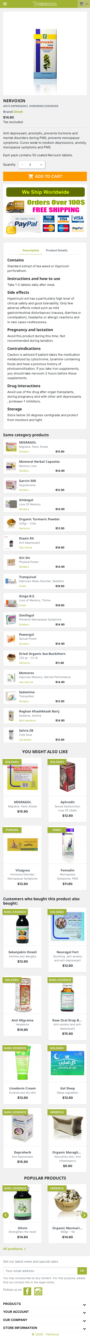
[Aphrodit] (67, 777)
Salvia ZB (26, 730)
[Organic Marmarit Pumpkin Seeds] (67, 1203)
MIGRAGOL (27, 442)
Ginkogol (26, 500)
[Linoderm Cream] (22, 1063)
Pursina (12, 830)
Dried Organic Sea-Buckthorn (42, 654)
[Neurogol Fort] (67, 926)
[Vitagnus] (22, 845)
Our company (15, 1320)
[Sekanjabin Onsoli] (22, 926)
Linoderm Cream (22, 1088)
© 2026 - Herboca (45, 1334)
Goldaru (24, 451)
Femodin (68, 870)
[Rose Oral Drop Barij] (67, 995)
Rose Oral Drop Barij (68, 1020)
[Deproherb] (22, 1127)
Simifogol (26, 615)
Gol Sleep (67, 1088)
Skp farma (25, 547)
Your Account (16, 1312)
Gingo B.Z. (27, 596)
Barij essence (27, 720)
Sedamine (27, 692)
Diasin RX (26, 538)
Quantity (9, 164)
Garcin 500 (27, 481)
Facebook (27, 1291)
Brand (13, 111)
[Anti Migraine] (22, 995)
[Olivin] (22, 1203)
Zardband (25, 739)
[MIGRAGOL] (22, 777)
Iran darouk (26, 682)
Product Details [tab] (57, 250)
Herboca (24, 528)
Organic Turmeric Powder (39, 519)
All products (15, 1249)
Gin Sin (24, 558)
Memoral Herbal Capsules (39, 461)
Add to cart (45, 176)
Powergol (26, 634)
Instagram (38, 1291)
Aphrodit (67, 802)
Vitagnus (22, 870)
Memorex (26, 673)
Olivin (22, 1228)
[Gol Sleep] (67, 1063)
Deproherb (22, 1152)
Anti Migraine (22, 1020)
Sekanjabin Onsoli (22, 952)
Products (12, 1304)
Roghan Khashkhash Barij (39, 711)
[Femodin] (67, 845)
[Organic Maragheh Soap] (67, 1127)
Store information (20, 1328)
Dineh (18, 112)
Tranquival (27, 577)
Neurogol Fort (68, 952)
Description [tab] (31, 250)
